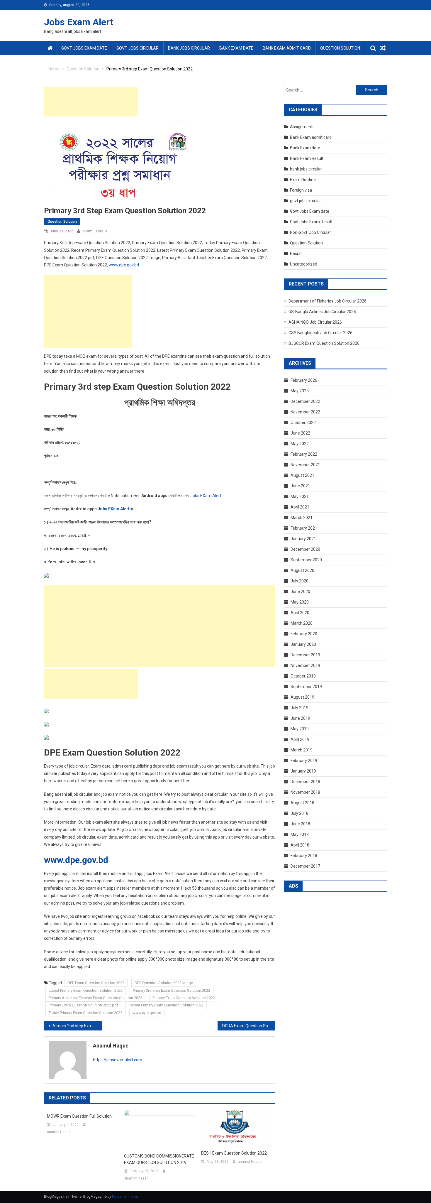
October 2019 (303, 676)
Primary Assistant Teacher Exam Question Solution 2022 (95, 998)
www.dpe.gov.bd (124, 265)
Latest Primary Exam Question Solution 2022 (86, 990)
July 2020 (299, 581)
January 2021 (303, 538)
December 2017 (305, 866)
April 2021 (300, 507)
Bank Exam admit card (287, 48)
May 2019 (300, 728)
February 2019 (304, 760)
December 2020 (305, 549)
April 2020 (300, 612)
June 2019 (300, 718)
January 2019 (303, 771)
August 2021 (302, 475)
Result (296, 253)
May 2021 (300, 496)
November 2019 (305, 665)
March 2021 (302, 517)
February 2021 (304, 528)
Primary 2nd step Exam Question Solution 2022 (77, 1025)
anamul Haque (94, 231)
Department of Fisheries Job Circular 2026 (327, 301)
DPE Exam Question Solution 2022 (95, 983)
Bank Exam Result (306, 158)
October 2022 (303, 422)
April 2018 (300, 845)
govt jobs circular (137, 48)
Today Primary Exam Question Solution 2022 (85, 1013)
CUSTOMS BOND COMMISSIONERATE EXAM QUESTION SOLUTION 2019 (159, 1159)
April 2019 (300, 739)
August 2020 (302, 570)
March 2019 (302, 750)
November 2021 (305, 464)
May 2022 (300, 443)
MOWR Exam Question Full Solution (79, 1116)
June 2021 (300, 486)
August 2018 (302, 802)
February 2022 (304, 454)
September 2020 (306, 559)
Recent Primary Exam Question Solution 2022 (165, 1005)
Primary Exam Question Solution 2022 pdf (83, 1005)
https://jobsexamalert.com (117, 1059)
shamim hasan (136, 1178)
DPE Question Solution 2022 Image (164, 983)
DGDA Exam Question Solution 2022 (248, 1025)
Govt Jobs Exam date (84, 48)
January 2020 (303, 644)
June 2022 (300, 433)
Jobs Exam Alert (78, 22)
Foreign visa (301, 190)
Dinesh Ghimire (124, 1196)
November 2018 (305, 792)
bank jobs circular (189, 48)
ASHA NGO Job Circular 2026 (315, 322)
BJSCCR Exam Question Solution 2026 (324, 343)
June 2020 (300, 591)
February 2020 (304, 633)
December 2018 (305, 781)
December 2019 (305, 655)
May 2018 (300, 834)
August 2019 (302, 697)
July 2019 (299, 707)
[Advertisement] (91, 101)
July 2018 (299, 813)
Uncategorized (303, 264)
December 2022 (305, 401)
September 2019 (306, 686)
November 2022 (305, 412)
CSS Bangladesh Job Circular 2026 (320, 332)
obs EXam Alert (115, 508)
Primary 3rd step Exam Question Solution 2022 (171, 990)
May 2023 (300, 390)
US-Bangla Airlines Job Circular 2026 (322, 311)
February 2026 (304, 380)
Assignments (302, 126)
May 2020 (300, 602)
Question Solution (340, 48)
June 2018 (300, 824)
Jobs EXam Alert (205, 495)
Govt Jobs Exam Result (311, 221)
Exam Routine (303, 179)
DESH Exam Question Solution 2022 (234, 1153)
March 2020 (302, 623)
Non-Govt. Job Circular (310, 232)
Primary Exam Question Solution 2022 (183, 998)
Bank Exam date (236, 48)
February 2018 (304, 855)
